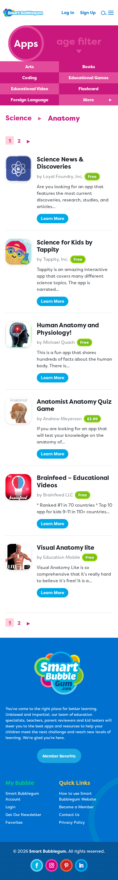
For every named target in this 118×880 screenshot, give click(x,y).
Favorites (14, 822)
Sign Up (88, 13)
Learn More (52, 218)
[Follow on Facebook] (36, 865)
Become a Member (76, 806)
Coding (29, 78)
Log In (67, 13)
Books (88, 67)
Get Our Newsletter (23, 814)
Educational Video (29, 89)
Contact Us (69, 814)
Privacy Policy (72, 822)
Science (18, 118)
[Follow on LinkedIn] (81, 865)
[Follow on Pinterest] (66, 865)
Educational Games (88, 78)
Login (10, 806)
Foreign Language (29, 100)
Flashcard (88, 89)
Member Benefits (59, 756)
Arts (29, 67)
